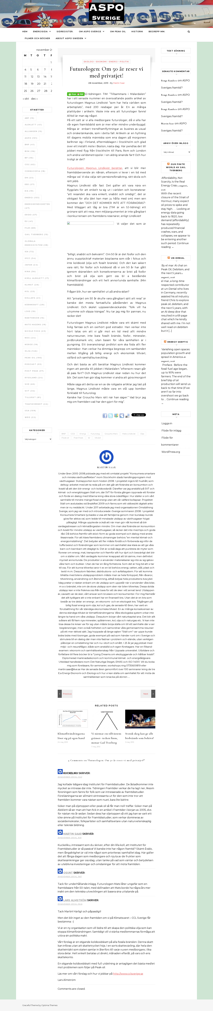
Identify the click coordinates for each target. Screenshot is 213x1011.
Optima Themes (49, 1005)
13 (38, 76)
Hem (24, 31)
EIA (29, 191)
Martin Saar (119, 83)
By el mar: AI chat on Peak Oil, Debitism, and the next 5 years (175, 269)
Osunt (68, 872)
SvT (30, 391)
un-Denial (178, 258)
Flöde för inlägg (171, 430)
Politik (124, 62)
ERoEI (31, 215)
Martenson (34, 318)
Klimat (32, 285)
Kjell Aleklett (37, 278)
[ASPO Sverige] (106, 13)
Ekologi (89, 62)
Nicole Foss (35, 331)
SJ (89, 438)
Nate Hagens (35, 324)
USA (30, 411)
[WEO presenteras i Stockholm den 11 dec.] (148, 694)
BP (29, 158)
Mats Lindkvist (129, 434)
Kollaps (33, 298)
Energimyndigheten (37, 206)
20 (38, 83)
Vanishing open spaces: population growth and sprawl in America (175, 353)
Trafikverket (36, 404)
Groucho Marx (111, 434)
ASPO (31, 138)
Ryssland (34, 378)
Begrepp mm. (157, 31)
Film (30, 228)
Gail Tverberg (36, 234)
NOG (30, 338)
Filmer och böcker (37, 38)
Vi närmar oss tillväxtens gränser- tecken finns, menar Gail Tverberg (106, 738)
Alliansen (33, 131)
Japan (31, 265)
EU (29, 221)
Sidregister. (65, 31)
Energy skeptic (177, 342)
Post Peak (34, 371)
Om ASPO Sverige (90, 31)
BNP (30, 144)
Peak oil (33, 358)
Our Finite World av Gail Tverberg (176, 167)
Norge (31, 344)
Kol (30, 291)
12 (32, 76)
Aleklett (33, 125)
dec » (34, 98)
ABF (29, 118)
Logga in (167, 423)
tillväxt (33, 397)
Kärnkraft (35, 305)
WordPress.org (171, 451)
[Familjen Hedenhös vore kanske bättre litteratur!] (65, 694)
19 (32, 83)
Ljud (30, 311)
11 (25, 76)
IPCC (30, 258)
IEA (29, 251)
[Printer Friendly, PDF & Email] (76, 93)
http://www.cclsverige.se (128, 973)
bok (30, 151)
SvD (30, 384)
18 (25, 83)
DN (29, 178)
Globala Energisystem (36, 243)
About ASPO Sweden (69, 38)
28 (45, 90)
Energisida (40, 31)
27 (38, 90)
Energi (32, 198)
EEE (30, 184)
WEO (30, 417)
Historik (137, 31)
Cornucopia (35, 171)
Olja (31, 351)
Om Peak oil (118, 31)
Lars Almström (75, 900)
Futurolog (95, 434)
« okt (26, 98)
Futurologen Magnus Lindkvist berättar (94, 168)
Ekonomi (101, 62)
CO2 (30, 164)
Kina (30, 271)
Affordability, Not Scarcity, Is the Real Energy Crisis (173, 181)
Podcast (33, 364)
